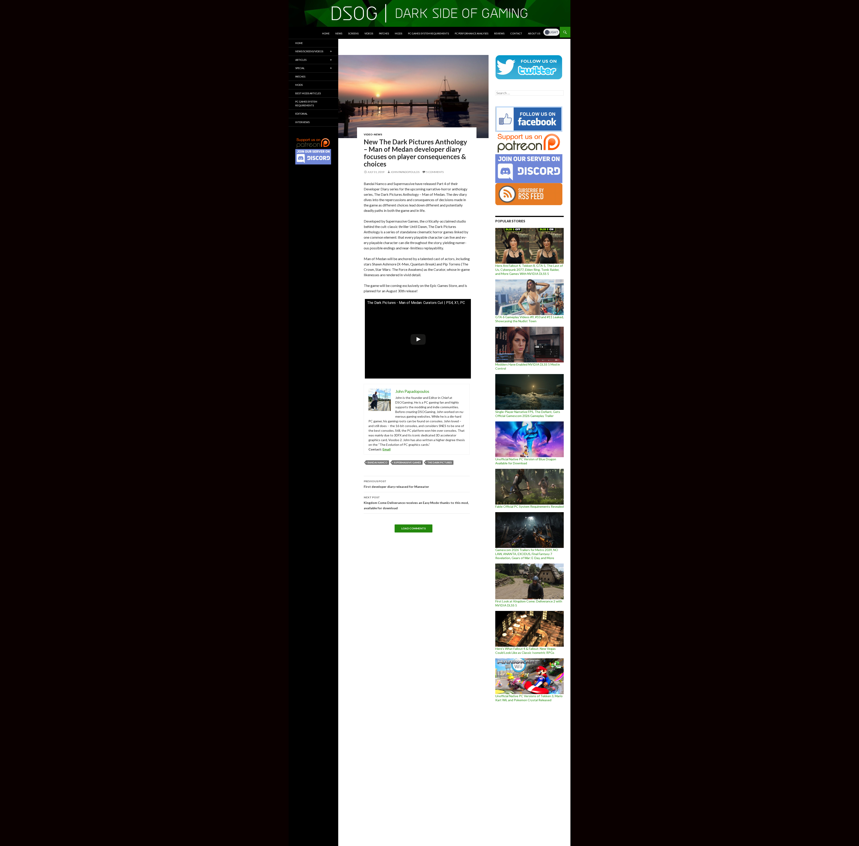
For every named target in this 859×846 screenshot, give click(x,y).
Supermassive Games (407, 462)
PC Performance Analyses (471, 33)
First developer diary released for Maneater (396, 484)
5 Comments (435, 172)
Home (326, 33)
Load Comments (413, 528)
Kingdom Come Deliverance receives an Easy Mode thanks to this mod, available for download (416, 503)
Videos (368, 33)
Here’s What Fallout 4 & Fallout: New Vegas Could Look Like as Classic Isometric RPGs (525, 650)
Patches (384, 33)
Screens (353, 33)
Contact (516, 33)
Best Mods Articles (308, 93)
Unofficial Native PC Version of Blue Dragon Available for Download (525, 461)
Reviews (499, 33)
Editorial (301, 113)
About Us (534, 33)
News (338, 33)
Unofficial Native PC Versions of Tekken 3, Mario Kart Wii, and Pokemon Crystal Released (529, 698)
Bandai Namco (377, 462)
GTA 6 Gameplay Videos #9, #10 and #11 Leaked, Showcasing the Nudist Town (529, 319)
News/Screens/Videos (309, 51)
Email (387, 449)
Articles (300, 59)
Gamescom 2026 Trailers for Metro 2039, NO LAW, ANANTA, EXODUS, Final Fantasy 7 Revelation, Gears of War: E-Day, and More (526, 554)
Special (300, 68)
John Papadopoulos (405, 172)
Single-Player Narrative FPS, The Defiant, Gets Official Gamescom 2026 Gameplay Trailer (527, 414)
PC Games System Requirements (428, 33)
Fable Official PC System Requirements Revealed (529, 506)
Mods (398, 33)
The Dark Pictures (439, 462)
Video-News (373, 134)
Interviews (302, 122)
